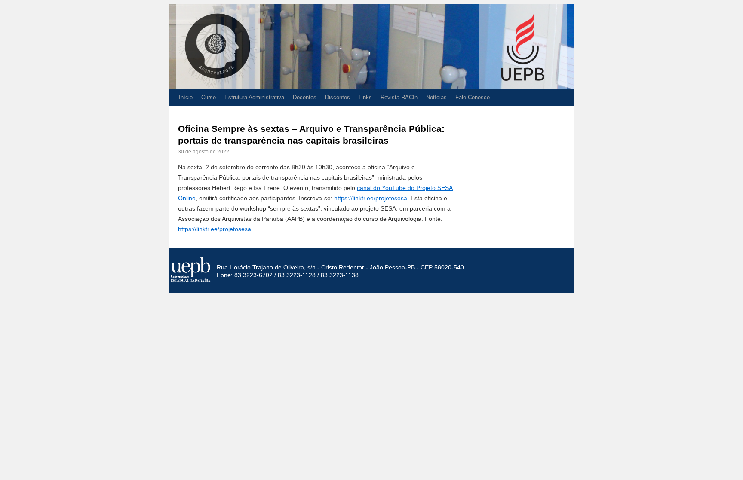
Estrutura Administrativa (254, 97)
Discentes (337, 97)
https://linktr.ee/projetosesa (370, 198)
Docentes (304, 97)
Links (365, 97)
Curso (208, 97)
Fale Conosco (472, 97)
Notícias (436, 97)
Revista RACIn (399, 97)
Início (186, 97)
